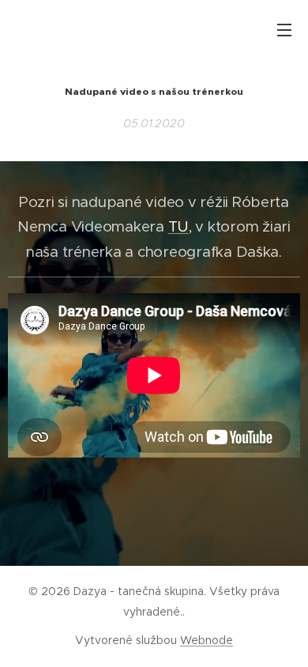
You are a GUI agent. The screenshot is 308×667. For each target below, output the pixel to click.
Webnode (206, 640)
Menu (284, 29)
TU (178, 226)
